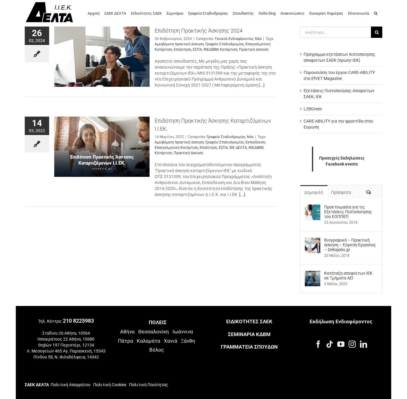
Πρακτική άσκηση (253, 49)
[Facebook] (318, 344)
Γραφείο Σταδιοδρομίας (224, 44)
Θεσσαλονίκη (153, 332)
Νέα (258, 39)
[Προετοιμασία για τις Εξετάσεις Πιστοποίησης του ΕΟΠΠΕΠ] (312, 207)
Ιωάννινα (183, 332)
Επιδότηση (182, 49)
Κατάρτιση (228, 49)
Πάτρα (125, 341)
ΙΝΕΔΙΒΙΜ (211, 49)
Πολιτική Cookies (109, 384)
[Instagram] (352, 344)
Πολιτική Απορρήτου (70, 384)
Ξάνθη (188, 341)
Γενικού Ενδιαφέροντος (234, 39)
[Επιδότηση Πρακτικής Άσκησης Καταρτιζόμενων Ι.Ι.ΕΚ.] (102, 147)
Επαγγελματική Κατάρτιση (176, 148)
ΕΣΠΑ (197, 49)
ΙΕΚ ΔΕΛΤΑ (238, 148)
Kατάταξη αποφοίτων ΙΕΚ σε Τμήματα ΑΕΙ (348, 275)
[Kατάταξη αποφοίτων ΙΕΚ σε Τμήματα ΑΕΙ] (312, 273)
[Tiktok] (329, 344)
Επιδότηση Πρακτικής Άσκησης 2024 (199, 30)
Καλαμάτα (148, 341)
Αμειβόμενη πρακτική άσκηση (179, 44)
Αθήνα (127, 332)
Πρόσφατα (341, 192)
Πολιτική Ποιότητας (148, 384)
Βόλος (156, 350)
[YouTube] (340, 344)
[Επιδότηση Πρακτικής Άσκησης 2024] (102, 57)
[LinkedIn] (363, 344)
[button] (376, 13)
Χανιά (170, 341)
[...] (262, 85)
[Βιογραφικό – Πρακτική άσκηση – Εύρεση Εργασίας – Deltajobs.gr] (312, 240)
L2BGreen (313, 108)
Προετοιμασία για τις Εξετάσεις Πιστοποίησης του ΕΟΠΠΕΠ (348, 212)
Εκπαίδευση (255, 142)
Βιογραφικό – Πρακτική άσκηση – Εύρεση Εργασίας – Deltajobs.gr (350, 245)
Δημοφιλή (313, 192)
